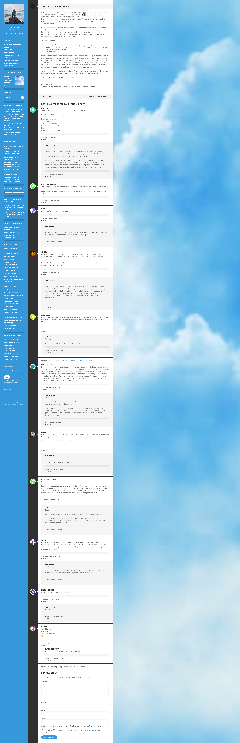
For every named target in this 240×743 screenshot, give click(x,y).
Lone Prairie (9, 298)
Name (44, 702)
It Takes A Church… (11, 293)
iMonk (6, 290)
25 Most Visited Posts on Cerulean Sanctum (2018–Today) (14, 207)
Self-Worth (90, 87)
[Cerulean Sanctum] (14, 14)
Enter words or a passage (14, 370)
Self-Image (82, 87)
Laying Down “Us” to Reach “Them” (95, 96)
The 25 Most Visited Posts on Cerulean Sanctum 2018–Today (12, 153)
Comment (45, 681)
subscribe (90, 730)
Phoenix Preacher (11, 312)
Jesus (59, 87)
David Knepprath (48, 184)
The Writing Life (10, 359)
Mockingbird (9, 306)
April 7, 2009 (47, 84)
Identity (54, 87)
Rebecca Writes (10, 315)
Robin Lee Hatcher (11, 356)
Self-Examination (71, 87)
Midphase (14, 396)
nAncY (44, 627)
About (6, 47)
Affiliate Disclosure (12, 44)
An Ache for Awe (10, 174)
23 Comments (47, 89)
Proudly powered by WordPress (14, 403)
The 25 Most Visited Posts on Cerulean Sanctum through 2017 (13, 179)
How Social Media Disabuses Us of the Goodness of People (12, 165)
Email (43, 710)
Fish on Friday (48, 96)
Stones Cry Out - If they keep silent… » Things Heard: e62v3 (71, 361)
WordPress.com (18, 404)
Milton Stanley (48, 590)
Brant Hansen (9, 257)
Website (44, 718)
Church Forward (11, 267)
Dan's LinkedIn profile (13, 232)
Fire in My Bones (10, 287)
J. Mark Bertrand (11, 353)
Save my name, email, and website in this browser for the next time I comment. (72, 726)
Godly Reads (9, 53)
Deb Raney (8, 345)
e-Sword (7, 284)
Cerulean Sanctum (14, 28)
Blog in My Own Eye (11, 254)
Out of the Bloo (10, 309)
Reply (45, 139)
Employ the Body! (11, 60)
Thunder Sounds (10, 326)
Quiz (63, 87)
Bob (43, 209)
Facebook (46, 87)
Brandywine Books (11, 342)
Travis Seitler (9, 328)
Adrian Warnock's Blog (13, 251)
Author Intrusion (11, 340)
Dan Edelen (50, 145)
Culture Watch (10, 273)
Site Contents (9, 50)
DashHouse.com (10, 276)
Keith (6, 109)
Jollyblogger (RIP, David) (14, 295)
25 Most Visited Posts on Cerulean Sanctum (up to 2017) (14, 214)
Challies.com (9, 260)
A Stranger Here (10, 248)
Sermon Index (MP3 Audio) (14, 318)
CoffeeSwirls (9, 270)
